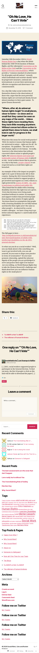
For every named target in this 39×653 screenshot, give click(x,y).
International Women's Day (24, 509)
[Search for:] (14, 427)
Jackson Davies (12, 454)
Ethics (20, 506)
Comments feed (8, 597)
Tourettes (31, 523)
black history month (23, 502)
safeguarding (6, 521)
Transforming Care (7, 525)
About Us (7, 548)
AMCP (6, 502)
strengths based (13, 523)
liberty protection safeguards (8, 514)
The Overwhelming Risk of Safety (15, 482)
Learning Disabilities (27, 511)
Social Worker (5, 523)
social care (18, 521)
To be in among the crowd (21, 450)
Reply (4, 381)
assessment (10, 502)
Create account (8, 589)
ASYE (15, 502)
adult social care (22, 500)
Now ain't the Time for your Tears (16, 556)
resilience (30, 518)
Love (16, 514)
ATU (18, 502)
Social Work (29, 520)
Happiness (27, 506)
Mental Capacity (27, 513)
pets (11, 518)
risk (33, 518)
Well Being (20, 525)
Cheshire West (16, 504)
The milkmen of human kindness (15, 569)
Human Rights (10, 508)
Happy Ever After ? (10, 535)
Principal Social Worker (17, 518)
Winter (26, 525)
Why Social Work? (9, 490)
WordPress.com (8, 600)
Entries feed (6, 595)
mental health (19, 516)
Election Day (7, 486)
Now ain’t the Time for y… (28, 454)
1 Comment (29, 28)
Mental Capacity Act (8, 516)
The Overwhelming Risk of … (22, 441)
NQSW (8, 518)
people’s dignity (24, 163)
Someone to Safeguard (22, 458)
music (25, 516)
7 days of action (6, 500)
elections (16, 506)
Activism (13, 500)
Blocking (30, 502)
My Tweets (6, 610)
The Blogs (7, 561)
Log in (4, 592)
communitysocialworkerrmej (22, 25)
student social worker (23, 523)
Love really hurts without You (13, 477)
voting (15, 525)
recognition (25, 518)
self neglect (12, 521)
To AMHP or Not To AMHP (14, 565)
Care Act (35, 502)
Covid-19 (27, 504)
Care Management (7, 504)
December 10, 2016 (15, 28)
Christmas (22, 504)
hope (32, 506)
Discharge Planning (9, 506)
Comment (31, 414)
